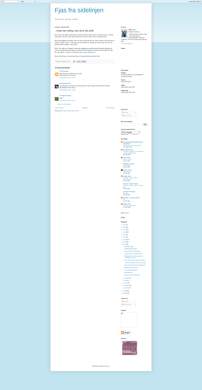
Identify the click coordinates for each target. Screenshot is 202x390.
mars (126, 283)
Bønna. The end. (127, 159)
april (125, 280)
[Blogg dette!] (79, 61)
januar (126, 288)
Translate (135, 134)
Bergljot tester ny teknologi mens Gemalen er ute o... (133, 256)
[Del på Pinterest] (85, 61)
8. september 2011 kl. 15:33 (67, 90)
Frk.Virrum (62, 71)
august (126, 278)
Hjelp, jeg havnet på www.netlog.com (134, 265)
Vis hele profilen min (127, 43)
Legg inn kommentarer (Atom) (70, 111)
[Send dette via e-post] (77, 61)
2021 (124, 224)
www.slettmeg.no (89, 52)
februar (126, 285)
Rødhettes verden (128, 164)
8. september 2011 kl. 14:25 (67, 77)
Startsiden (85, 108)
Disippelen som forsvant (131, 267)
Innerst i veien (127, 170)
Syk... (124, 199)
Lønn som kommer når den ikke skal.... (135, 260)
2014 (124, 237)
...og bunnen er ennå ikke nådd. (133, 253)
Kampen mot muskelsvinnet (132, 275)
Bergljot (133, 29)
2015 (124, 234)
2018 (124, 227)
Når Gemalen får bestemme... (132, 251)
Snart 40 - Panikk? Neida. (130, 184)
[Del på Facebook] (83, 61)
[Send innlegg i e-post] (73, 61)
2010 (124, 291)
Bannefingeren (128, 272)
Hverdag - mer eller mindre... (131, 198)
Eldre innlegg (110, 108)
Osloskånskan (63, 83)
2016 (124, 232)
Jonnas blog (126, 176)
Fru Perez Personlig (129, 191)
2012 (124, 242)
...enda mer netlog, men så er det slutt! (135, 262)
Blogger (107, 366)
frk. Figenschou (64, 95)
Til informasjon (127, 165)
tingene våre (127, 204)
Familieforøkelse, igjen (130, 249)
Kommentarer (127, 115)
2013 (124, 239)
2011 (124, 244)
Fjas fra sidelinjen (79, 10)
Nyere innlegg (59, 108)
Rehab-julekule (127, 171)
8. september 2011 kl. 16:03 (67, 100)
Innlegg (125, 112)
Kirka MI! (125, 193)
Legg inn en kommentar (64, 104)
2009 (124, 293)
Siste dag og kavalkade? (129, 205)
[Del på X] (81, 61)
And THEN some (128, 150)
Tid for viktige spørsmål (130, 270)
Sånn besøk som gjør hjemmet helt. (132, 145)
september (127, 246)
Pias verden (126, 157)
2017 (124, 229)
